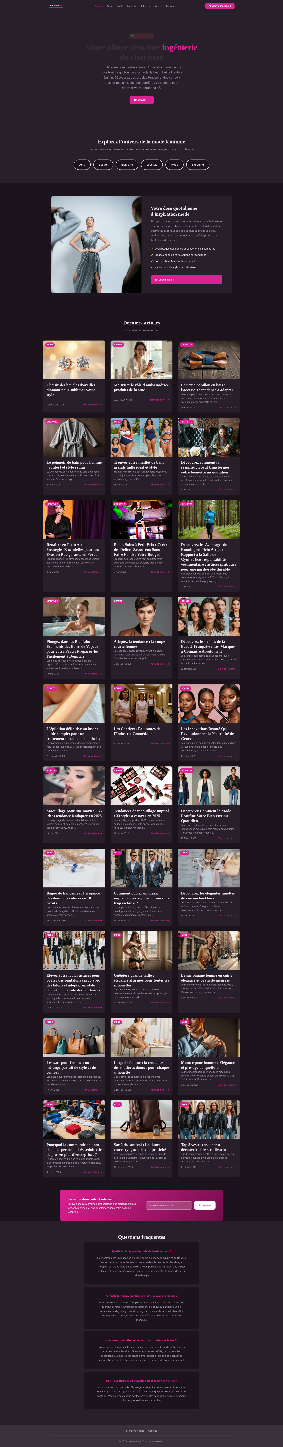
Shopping (170, 5)
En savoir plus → (165, 279)
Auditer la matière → (219, 5)
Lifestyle (146, 5)
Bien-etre (132, 5)
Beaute (119, 5)
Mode (158, 5)
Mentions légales (135, 1430)
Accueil (98, 5)
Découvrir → (141, 99)
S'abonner (205, 1205)
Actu (109, 5)
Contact (152, 1430)
